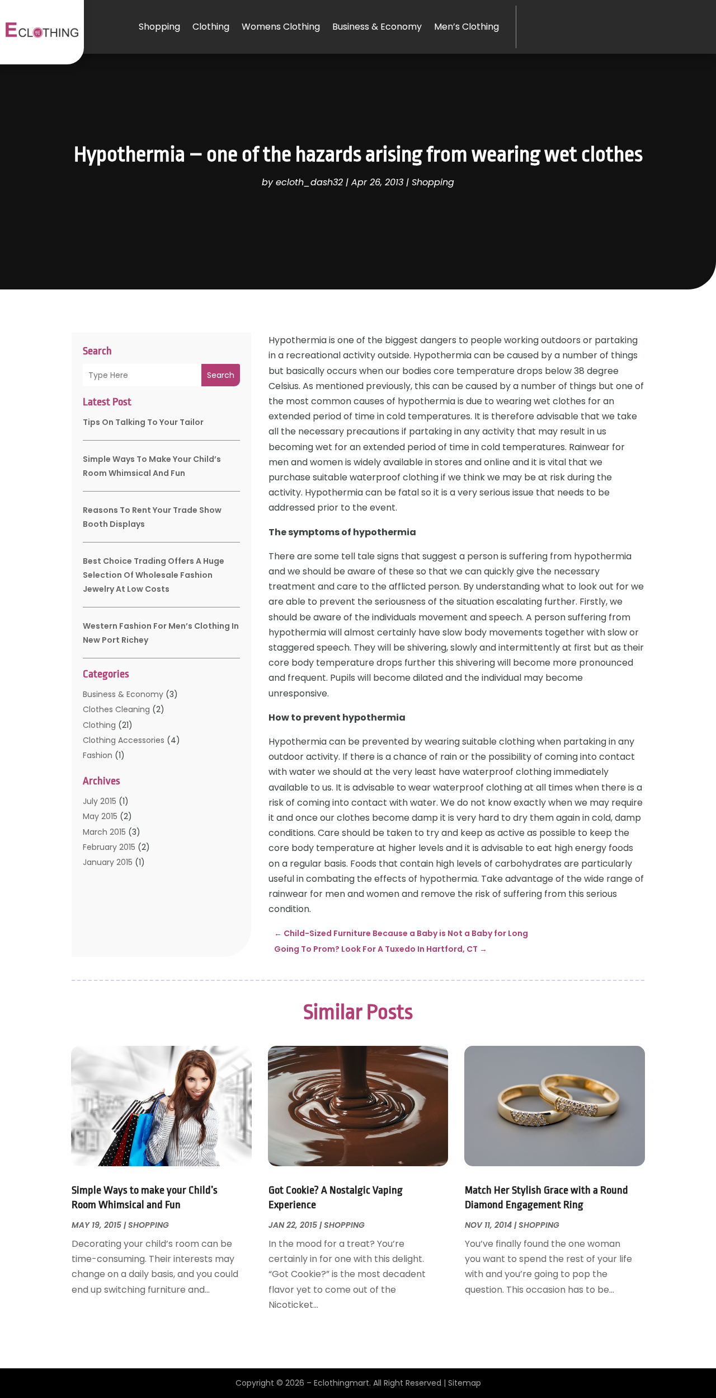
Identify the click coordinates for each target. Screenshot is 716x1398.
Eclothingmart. (342, 1382)
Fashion (97, 755)
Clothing (210, 26)
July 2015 (99, 801)
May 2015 (100, 816)
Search (220, 375)
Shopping (159, 26)
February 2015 (109, 847)
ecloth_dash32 (309, 182)
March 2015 (104, 832)
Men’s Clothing (466, 26)
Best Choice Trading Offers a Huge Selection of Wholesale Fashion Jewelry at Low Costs (153, 575)
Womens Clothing (281, 26)
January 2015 (108, 862)
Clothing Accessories (123, 740)
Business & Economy (377, 26)
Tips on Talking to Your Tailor (143, 422)
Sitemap (464, 1382)
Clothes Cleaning (116, 709)
